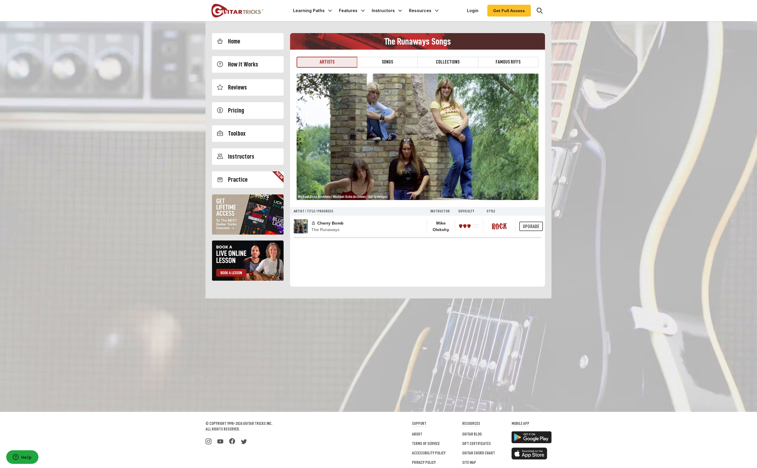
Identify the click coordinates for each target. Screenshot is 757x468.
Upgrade (531, 226)
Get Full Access (509, 10)
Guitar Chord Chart (478, 453)
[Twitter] (244, 441)
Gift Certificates (476, 443)
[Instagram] (208, 441)
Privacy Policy (424, 462)
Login (472, 10)
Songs (387, 62)
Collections (448, 62)
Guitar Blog (472, 434)
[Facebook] (232, 441)
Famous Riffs (508, 62)
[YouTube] (220, 441)
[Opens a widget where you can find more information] (22, 457)
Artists (327, 62)
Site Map (469, 462)
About (417, 434)
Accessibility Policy (429, 453)
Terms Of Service (426, 443)
